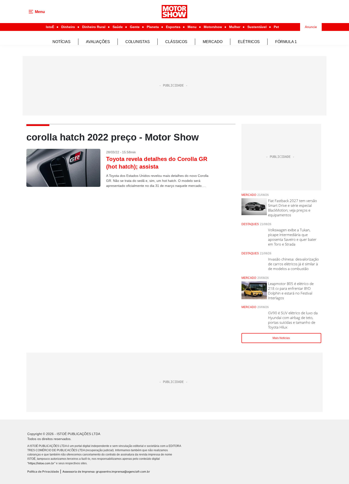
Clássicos (176, 42)
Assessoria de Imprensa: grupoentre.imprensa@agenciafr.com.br (106, 471)
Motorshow (213, 27)
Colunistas (137, 42)
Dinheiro (68, 27)
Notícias (61, 42)
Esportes (173, 27)
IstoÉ (50, 27)
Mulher (234, 27)
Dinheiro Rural (93, 27)
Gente (135, 27)
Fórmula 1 (286, 42)
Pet (276, 27)
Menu (192, 27)
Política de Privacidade (43, 471)
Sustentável (257, 27)
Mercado (212, 42)
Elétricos (249, 42)
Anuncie (311, 27)
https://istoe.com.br (41, 463)
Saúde (118, 27)
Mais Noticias (281, 338)
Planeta (153, 27)
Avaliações (98, 42)
